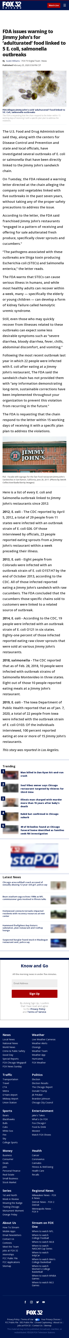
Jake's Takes (38, 1115)
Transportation (10, 1079)
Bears (6, 1115)
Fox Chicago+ (39, 1123)
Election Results (40, 1083)
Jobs (5, 1166)
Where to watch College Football (40, 1237)
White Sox (8, 1130)
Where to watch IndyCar (40, 1254)
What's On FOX (40, 1119)
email (43, 1302)
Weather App (38, 1054)
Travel (6, 1083)
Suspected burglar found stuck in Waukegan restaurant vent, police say (25, 941)
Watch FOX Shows (41, 1134)
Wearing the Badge (12, 1202)
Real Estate (8, 1174)
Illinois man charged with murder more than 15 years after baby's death (41, 803)
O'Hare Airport (10, 1094)
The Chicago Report (42, 1087)
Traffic (7, 1075)
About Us (9, 1223)
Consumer (8, 1159)
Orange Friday (10, 1214)
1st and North (10, 1195)
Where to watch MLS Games (43, 1284)
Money (7, 1151)
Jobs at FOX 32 (10, 1250)
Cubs (5, 1126)
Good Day (8, 1054)
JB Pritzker (37, 1094)
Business (7, 1155)
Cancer (35, 1155)
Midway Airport (10, 1098)
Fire (4, 1134)
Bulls (5, 1123)
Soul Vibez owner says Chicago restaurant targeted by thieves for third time (42, 789)
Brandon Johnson (41, 1098)
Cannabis (36, 1163)
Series (7, 1191)
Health (37, 1151)
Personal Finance (11, 1170)
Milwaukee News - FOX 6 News (44, 1197)
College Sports (10, 1142)
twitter (37, 1302)
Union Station (10, 1102)
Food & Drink (39, 1126)
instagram (31, 1302)
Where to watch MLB (43, 1241)
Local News (9, 1039)
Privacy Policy (37, 1009)
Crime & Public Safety (14, 1051)
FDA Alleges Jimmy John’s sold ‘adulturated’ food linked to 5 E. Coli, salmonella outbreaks (34, 111)
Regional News (42, 1191)
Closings (36, 1047)
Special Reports (11, 1058)
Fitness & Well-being (42, 1166)
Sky (4, 1138)
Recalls (35, 1174)
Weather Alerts (39, 1043)
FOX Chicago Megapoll (14, 1062)
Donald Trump (39, 1090)
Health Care (38, 1170)
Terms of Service (36, 1011)
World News (9, 1047)
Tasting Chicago (11, 1206)
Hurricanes (37, 1058)
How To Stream (11, 1227)
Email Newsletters (12, 1235)
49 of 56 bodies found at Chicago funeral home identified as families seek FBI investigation (42, 830)
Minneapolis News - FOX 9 (42, 1210)
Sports (7, 1111)
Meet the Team (11, 1246)
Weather (38, 1035)
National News (10, 1043)
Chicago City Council (42, 1102)
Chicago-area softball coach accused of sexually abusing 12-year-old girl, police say (25, 883)
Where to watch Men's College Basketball (43, 1261)
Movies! (36, 1130)
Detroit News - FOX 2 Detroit (43, 1203)
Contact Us (8, 1238)
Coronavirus (38, 1159)
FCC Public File (10, 1258)
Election (36, 1079)
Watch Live (54, 5)
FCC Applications (11, 1262)
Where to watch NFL (42, 1231)
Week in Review (11, 1199)
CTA (5, 1087)
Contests (7, 1242)
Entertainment (42, 1111)
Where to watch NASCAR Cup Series (42, 1247)
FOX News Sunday (12, 1066)
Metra (6, 1090)
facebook (25, 1302)
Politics (37, 1075)
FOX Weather (39, 1062)
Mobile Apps (9, 1231)
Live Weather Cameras (44, 1039)
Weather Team (39, 1051)
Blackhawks (9, 1119)
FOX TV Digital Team (31, 61)
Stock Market (9, 1182)
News (44, 61)
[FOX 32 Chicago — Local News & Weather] (12, 5)
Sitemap (7, 1266)
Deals (6, 1163)
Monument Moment (13, 1210)
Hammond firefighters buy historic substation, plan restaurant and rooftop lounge (23, 928)
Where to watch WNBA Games (44, 1277)
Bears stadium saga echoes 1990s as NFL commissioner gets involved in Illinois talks (24, 898)
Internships (8, 1254)
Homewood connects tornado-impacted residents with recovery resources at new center (24, 913)
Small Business (10, 1178)
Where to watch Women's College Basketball (41, 1268)
